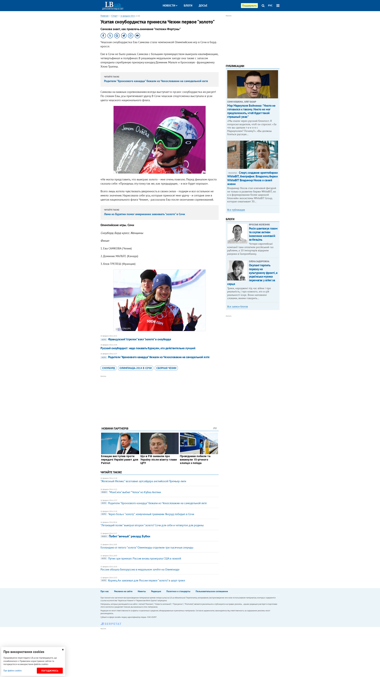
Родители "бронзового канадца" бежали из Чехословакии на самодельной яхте (156, 81)
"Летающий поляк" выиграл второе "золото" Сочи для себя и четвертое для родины (152, 525)
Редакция (156, 591)
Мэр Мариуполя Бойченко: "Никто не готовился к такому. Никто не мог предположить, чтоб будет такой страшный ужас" (251, 111)
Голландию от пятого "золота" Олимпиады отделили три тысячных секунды (146, 547)
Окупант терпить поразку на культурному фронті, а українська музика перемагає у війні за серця (252, 274)
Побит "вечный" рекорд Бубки (126, 536)
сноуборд (108, 368)
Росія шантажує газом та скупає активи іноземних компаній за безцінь (263, 234)
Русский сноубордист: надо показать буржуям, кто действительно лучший (147, 348)
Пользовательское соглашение (212, 591)
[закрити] (63, 650)
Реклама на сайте (123, 591)
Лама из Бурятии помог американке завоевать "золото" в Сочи (144, 214)
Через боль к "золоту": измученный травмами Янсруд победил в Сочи (148, 514)
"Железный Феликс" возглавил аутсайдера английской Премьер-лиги (143, 481)
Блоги (188, 5)
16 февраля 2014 (127, 16)
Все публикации (236, 209)
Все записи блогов (237, 306)
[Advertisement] (159, 399)
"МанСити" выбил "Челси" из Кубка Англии (131, 492)
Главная (104, 15)
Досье (203, 5)
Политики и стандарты (178, 591)
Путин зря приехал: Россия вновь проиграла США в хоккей (141, 558)
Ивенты (142, 591)
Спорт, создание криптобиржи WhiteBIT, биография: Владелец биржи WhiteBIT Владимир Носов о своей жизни (252, 178)
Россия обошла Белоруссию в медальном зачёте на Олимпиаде (139, 569)
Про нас (104, 591)
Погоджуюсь (49, 670)
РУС (270, 5)
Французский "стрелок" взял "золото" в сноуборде (136, 339)
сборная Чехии (166, 368)
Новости (169, 5)
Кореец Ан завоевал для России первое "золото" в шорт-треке (143, 580)
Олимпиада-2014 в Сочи (135, 368)
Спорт (114, 15)
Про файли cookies (12, 670)
